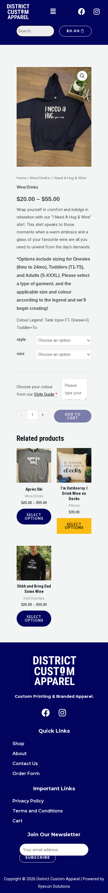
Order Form (26, 773)
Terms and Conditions (37, 811)
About (19, 753)
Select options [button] (74, 526)
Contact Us (25, 763)
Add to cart (73, 416)
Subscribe (37, 857)
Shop (18, 743)
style (21, 339)
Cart (17, 820)
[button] (53, 11)
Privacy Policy (28, 801)
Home (21, 178)
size (20, 353)
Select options (34, 517)
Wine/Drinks (40, 178)
